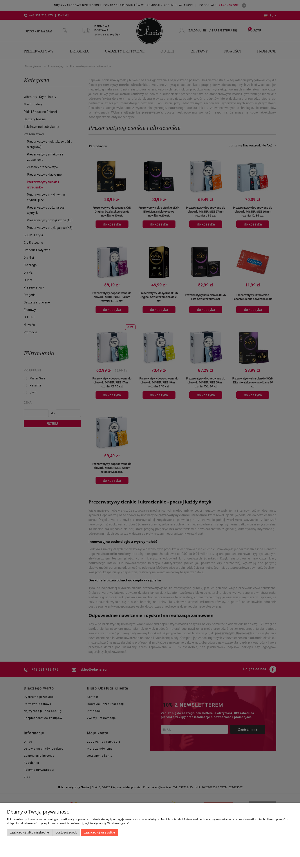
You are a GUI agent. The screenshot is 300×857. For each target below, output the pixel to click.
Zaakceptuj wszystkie (99, 832)
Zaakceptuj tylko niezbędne (29, 832)
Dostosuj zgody (66, 832)
